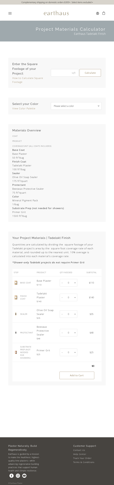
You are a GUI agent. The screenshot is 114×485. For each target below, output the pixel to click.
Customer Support (84, 446)
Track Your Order (82, 458)
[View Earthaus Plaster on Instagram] (18, 476)
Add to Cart (77, 375)
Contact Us (79, 450)
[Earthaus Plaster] (56, 13)
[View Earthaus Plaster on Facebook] (11, 476)
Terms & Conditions (84, 462)
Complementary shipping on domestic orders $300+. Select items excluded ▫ (57, 2)
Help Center (79, 454)
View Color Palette (23, 108)
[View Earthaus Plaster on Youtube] (24, 476)
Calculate (90, 72)
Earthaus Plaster (16, 483)
